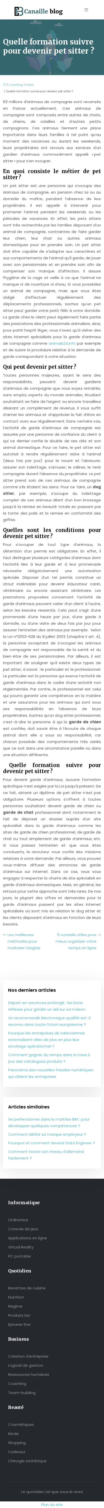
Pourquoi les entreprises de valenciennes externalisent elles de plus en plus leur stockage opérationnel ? (46, 1039)
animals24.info (62, 343)
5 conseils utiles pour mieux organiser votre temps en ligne (76, 941)
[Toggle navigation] (86, 9)
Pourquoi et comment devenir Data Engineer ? (51, 1143)
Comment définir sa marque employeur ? (47, 1134)
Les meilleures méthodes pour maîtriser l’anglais (24, 941)
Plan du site (52, 1504)
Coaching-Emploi (21, 85)
